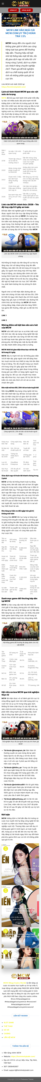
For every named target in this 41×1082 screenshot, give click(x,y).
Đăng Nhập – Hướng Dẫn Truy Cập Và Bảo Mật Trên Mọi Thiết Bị (20, 936)
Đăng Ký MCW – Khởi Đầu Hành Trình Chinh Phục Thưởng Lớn (20, 959)
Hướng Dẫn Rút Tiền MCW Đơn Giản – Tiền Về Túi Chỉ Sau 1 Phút (20, 870)
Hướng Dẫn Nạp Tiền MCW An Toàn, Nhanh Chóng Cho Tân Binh (20, 911)
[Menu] (3, 3)
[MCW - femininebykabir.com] (20, 3)
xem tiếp (20, 881)
